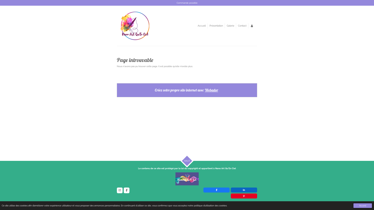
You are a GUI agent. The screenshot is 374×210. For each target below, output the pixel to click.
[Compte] (251, 25)
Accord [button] (362, 205)
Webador (211, 90)
